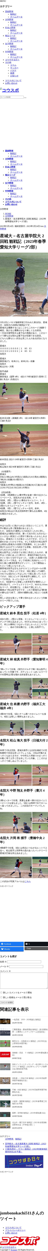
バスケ (13, 70)
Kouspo (14, 1250)
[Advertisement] (24, 124)
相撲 (12, 73)
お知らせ (14, 76)
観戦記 (13, 14)
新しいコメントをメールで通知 (17, 992)
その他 (8, 62)
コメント (5, 971)
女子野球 (9, 44)
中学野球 (9, 52)
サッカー (14, 68)
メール (4, 966)
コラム (13, 65)
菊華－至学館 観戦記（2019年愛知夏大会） (29, 1113)
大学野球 (9, 19)
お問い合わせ (11, 83)
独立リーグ (10, 36)
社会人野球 (10, 28)
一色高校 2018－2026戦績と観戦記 (26, 1020)
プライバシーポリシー (15, 1230)
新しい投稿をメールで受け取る (17, 997)
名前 (3, 962)
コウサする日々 (12, 60)
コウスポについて (13, 80)
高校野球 (9, 11)
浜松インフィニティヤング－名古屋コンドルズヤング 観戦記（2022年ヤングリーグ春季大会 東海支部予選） (30, 1066)
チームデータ (16, 17)
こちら (28, 881)
